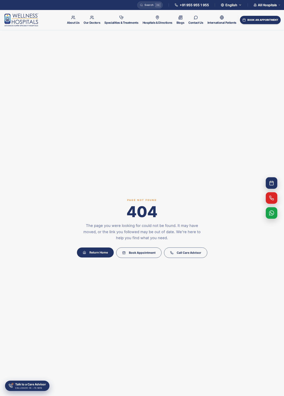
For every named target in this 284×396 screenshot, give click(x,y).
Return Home (98, 252)
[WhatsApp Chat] (271, 213)
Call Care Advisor (189, 252)
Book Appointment (142, 252)
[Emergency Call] (271, 198)
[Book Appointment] (271, 183)
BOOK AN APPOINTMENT (262, 19)
